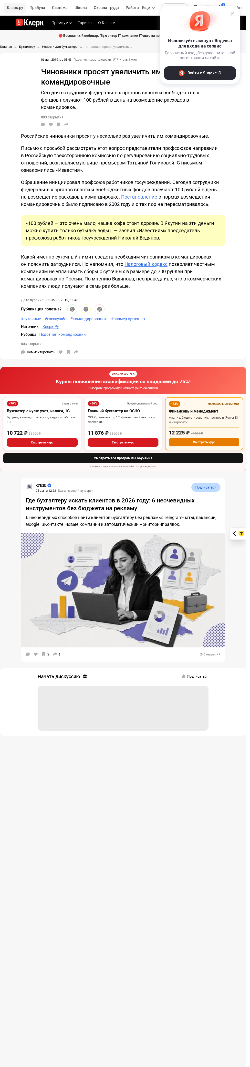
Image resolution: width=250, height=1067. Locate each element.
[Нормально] (86, 309)
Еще (146, 7)
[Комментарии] (43, 124)
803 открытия (32, 344)
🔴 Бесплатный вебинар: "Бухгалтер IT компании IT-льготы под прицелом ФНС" (123, 36)
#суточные (31, 319)
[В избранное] (59, 124)
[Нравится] (51, 124)
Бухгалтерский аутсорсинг (77, 490)
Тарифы (85, 22)
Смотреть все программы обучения (123, 458)
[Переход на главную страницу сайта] (30, 23)
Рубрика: (29, 334)
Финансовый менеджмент (193, 411)
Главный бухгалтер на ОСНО (114, 411)
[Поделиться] (66, 124)
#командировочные (88, 319)
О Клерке (106, 22)
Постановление (139, 197)
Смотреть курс (42, 442)
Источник (30, 326)
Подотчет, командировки (92, 59)
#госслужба (55, 319)
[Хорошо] (72, 309)
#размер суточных (128, 319)
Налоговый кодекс (146, 264)
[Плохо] (99, 309)
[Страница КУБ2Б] (30, 487)
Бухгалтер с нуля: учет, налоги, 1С (38, 411)
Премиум (60, 22)
